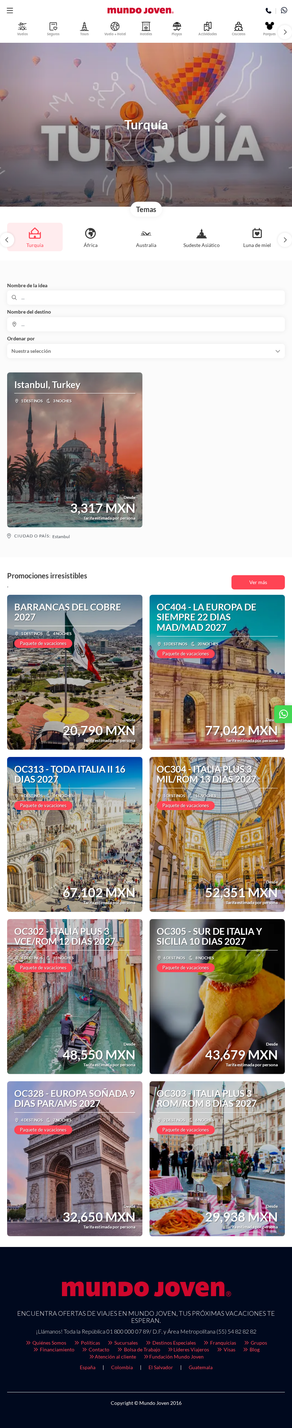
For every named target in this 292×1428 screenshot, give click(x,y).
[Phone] (268, 11)
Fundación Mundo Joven (176, 1357)
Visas (229, 1349)
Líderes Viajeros (191, 1349)
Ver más (258, 582)
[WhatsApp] (284, 11)
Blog (254, 1349)
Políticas (90, 1343)
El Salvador (160, 1367)
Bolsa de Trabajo (141, 1349)
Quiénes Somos (48, 1343)
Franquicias (222, 1343)
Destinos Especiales (173, 1343)
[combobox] (146, 324)
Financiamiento (56, 1349)
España (87, 1367)
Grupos (258, 1343)
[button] (9, 10)
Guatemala (201, 1367)
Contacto (98, 1349)
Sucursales (125, 1343)
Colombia (122, 1367)
